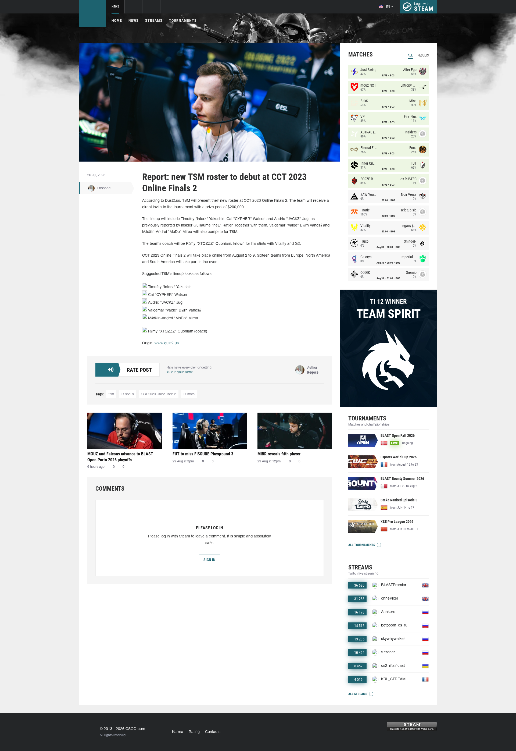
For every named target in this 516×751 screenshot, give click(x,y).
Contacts (212, 732)
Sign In (209, 560)
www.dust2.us (167, 343)
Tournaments (183, 20)
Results (423, 55)
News (115, 7)
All (410, 55)
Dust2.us (127, 394)
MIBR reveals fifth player (278, 453)
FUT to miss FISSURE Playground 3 (203, 453)
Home (117, 20)
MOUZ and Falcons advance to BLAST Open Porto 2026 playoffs (120, 456)
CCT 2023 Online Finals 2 (158, 394)
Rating (194, 732)
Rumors (189, 394)
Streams (154, 20)
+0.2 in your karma (180, 372)
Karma (177, 732)
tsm (111, 394)
